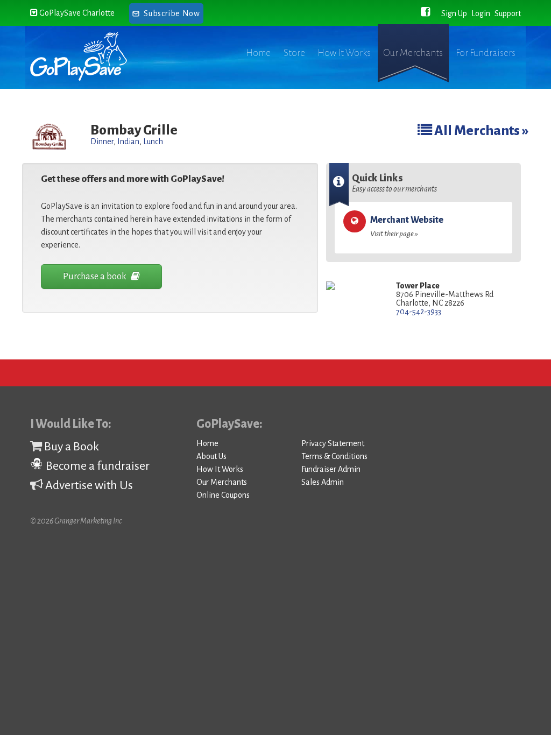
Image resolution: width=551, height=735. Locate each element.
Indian (128, 141)
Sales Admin (322, 482)
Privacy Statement (332, 443)
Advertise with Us (88, 485)
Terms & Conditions (334, 456)
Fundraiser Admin (331, 469)
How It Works (344, 53)
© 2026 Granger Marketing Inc (76, 521)
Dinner (102, 141)
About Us (211, 456)
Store (294, 53)
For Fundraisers (485, 53)
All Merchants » (480, 130)
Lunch (153, 141)
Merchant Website (406, 226)
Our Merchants (413, 53)
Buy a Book (70, 446)
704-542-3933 (418, 311)
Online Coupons (223, 495)
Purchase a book (95, 276)
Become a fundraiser (97, 466)
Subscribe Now (172, 13)
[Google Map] (353, 286)
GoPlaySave (88, 56)
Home (258, 53)
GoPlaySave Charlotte (76, 13)
